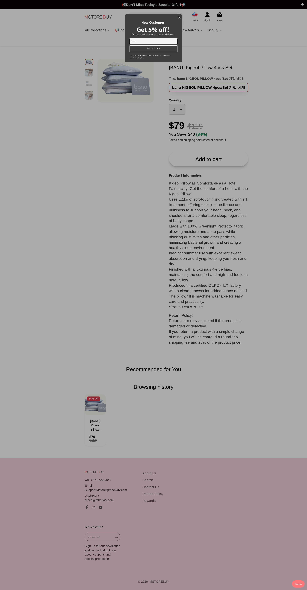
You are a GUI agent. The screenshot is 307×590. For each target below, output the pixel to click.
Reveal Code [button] (153, 48)
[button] (179, 17)
